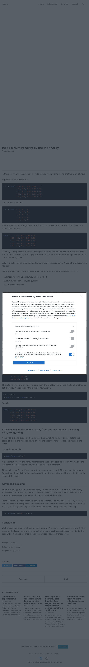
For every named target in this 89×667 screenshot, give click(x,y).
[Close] (82, 297)
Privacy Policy (57, 370)
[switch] (71, 331)
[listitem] (44, 326)
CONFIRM (29, 362)
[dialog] (44, 333)
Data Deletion (32, 370)
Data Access (44, 370)
